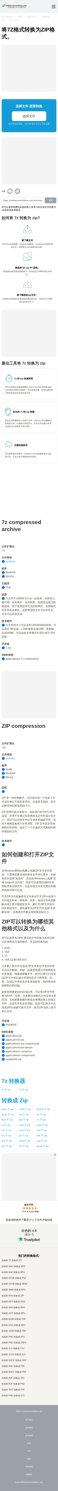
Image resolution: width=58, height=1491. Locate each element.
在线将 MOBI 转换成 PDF (14, 1319)
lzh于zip (24, 1146)
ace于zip (7, 1140)
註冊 (48, 124)
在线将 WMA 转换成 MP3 (13, 1290)
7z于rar (6, 1089)
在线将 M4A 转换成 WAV (13, 1307)
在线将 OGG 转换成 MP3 (13, 1325)
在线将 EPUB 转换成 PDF (14, 1278)
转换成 (15, 1100)
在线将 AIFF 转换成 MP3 (13, 1313)
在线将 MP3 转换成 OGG (13, 1301)
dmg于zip (24, 1140)
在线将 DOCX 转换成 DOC (14, 1360)
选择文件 (29, 116)
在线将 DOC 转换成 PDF (13, 1366)
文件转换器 (7, 17)
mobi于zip (25, 1109)
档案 (20, 17)
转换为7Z (32, 17)
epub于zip (7, 1109)
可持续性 (29, 1467)
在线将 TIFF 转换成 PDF (13, 1389)
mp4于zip (42, 1125)
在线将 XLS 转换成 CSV (13, 1348)
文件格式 (29, 1428)
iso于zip (6, 1135)
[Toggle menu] (54, 6)
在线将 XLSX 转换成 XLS (14, 1354)
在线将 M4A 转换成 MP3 (13, 1272)
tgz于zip (24, 1119)
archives (10, 561)
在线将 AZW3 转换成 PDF (14, 1331)
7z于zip (23, 1089)
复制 (51, 200)
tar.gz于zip (8, 1114)
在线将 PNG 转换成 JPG (13, 1337)
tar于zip (41, 1114)
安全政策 (29, 1435)
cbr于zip (6, 1130)
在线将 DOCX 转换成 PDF (14, 1372)
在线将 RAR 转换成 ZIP (13, 1296)
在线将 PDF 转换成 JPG (13, 1378)
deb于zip (42, 1135)
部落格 (29, 1474)
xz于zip (6, 1125)
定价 (29, 1459)
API (29, 1451)
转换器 (13, 1081)
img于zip (42, 1140)
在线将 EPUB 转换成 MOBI (14, 1284)
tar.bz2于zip (43, 1109)
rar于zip (24, 1114)
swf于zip (42, 1130)
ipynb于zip (43, 1146)
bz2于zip (7, 1146)
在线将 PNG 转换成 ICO (13, 1395)
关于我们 (29, 1420)
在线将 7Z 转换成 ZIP (12, 1260)
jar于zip (23, 1135)
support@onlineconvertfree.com (29, 1482)
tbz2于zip (7, 1119)
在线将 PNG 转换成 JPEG (14, 1342)
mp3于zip (24, 1125)
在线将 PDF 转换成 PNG (13, 1384)
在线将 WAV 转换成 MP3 (13, 1266)
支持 (29, 1443)
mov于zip (24, 1130)
